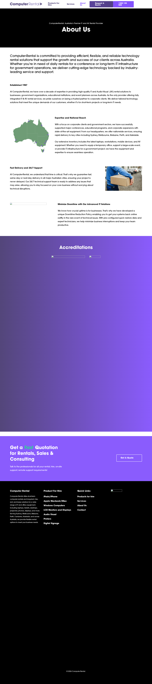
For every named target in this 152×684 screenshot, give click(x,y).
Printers (47, 519)
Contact (81, 510)
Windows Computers (54, 506)
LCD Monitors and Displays (57, 510)
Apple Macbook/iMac (55, 501)
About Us (82, 506)
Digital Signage (51, 524)
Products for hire (85, 497)
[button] (129, 458)
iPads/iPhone (50, 497)
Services (81, 501)
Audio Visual (50, 515)
